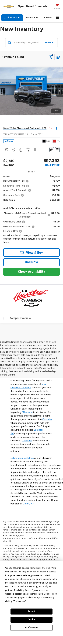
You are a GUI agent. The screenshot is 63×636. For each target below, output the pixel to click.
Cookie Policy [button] (50, 594)
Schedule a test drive (22, 458)
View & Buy (34, 252)
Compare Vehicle (20, 318)
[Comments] (51, 149)
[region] (31, 210)
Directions (32, 18)
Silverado (27, 412)
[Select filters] (51, 57)
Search (49, 43)
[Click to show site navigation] (57, 17)
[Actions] (57, 128)
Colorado (27, 440)
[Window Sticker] (57, 149)
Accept (31, 611)
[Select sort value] (57, 57)
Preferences (31, 627)
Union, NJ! (28, 503)
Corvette (47, 419)
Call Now (31, 262)
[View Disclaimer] (35, 149)
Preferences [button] (19, 601)
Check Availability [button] (31, 271)
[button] (12, 17)
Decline (31, 619)
